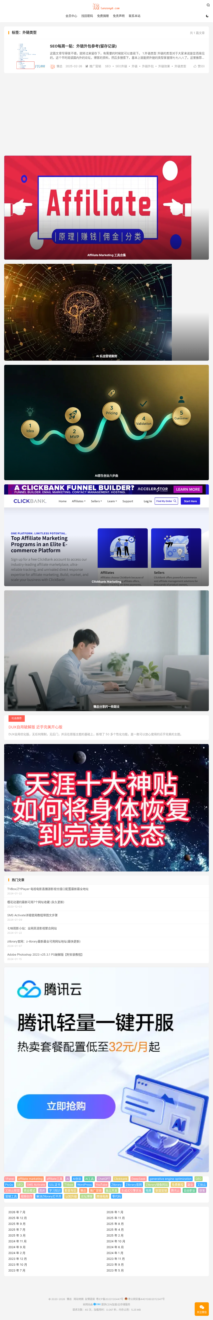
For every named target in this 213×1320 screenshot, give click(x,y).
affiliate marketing (30, 1178)
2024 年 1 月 (114, 1253)
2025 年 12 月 (17, 1218)
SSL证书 (54, 1184)
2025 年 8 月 (115, 1223)
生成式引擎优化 (131, 1190)
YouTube (101, 1184)
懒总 (106, 6)
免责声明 (119, 15)
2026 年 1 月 (114, 1212)
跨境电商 (102, 1196)
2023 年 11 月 (115, 1258)
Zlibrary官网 (134, 1184)
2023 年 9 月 (115, 1264)
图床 (42, 1190)
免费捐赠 (103, 15)
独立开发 (111, 1190)
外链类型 (180, 66)
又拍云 (201, 1184)
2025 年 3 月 (17, 1235)
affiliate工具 (54, 1178)
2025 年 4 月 (115, 1229)
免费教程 (177, 1184)
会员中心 (71, 15)
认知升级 (71, 1196)
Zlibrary (116, 1184)
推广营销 (93, 66)
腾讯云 (175, 1190)
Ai (67, 1178)
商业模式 (29, 1190)
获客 (202, 1190)
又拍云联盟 (12, 1190)
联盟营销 (161, 1190)
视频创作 (26, 1196)
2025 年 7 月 (16, 1229)
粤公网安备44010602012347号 (146, 1299)
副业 (190, 1184)
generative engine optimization (171, 1178)
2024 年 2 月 (16, 1253)
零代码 (116, 1196)
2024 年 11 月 (17, 1241)
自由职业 (189, 1190)
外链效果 (164, 66)
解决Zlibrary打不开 (48, 1196)
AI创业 (77, 1178)
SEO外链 (121, 66)
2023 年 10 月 (17, 1264)
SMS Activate (36, 1184)
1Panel (9, 1178)
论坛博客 (87, 1196)
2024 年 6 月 (115, 1247)
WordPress (84, 1184)
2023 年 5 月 (115, 1270)
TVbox (68, 1184)
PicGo (9, 1184)
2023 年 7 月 (16, 1270)
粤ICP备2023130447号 (109, 1299)
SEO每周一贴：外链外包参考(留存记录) (83, 46)
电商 (148, 1190)
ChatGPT (104, 1178)
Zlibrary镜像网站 (157, 1184)
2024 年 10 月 (115, 1241)
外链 (134, 66)
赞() (199, 66)
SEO (108, 66)
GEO (199, 1178)
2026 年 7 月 (16, 1212)
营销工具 (11, 1196)
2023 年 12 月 (17, 1258)
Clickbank (121, 1178)
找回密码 (87, 15)
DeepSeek (138, 1178)
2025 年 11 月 (115, 1218)
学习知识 (55, 1190)
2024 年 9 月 (17, 1247)
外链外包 (148, 66)
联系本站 (134, 15)
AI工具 (89, 1178)
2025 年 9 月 (17, 1223)
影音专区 (70, 1190)
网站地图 (79, 1299)
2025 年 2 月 (115, 1235)
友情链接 (90, 1299)
